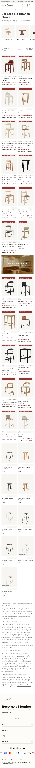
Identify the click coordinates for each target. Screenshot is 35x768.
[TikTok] (21, 749)
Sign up (17, 718)
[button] (2, 5)
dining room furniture (24, 686)
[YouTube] (24, 749)
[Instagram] (11, 749)
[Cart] (31, 5)
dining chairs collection (9, 661)
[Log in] (23, 5)
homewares (5, 632)
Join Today (31, 1)
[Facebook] (14, 749)
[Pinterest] (17, 749)
